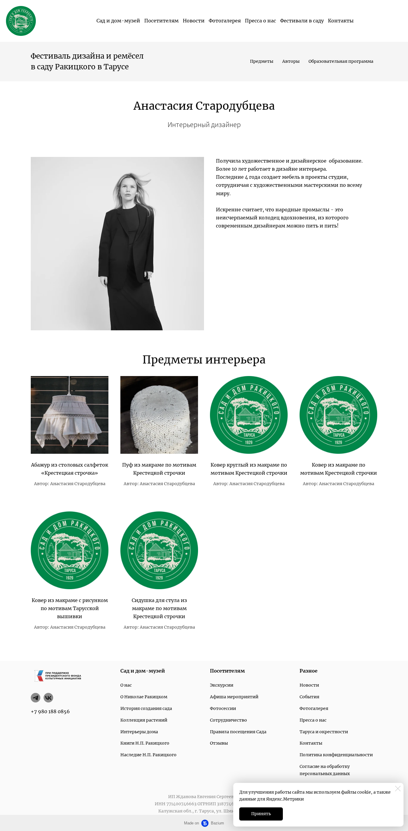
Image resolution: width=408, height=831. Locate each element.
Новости (194, 21)
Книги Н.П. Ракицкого (144, 743)
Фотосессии (223, 708)
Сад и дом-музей (118, 21)
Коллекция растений (143, 720)
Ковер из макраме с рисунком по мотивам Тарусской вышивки (70, 608)
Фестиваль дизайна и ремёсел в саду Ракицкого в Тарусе (88, 61)
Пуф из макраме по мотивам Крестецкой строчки (159, 469)
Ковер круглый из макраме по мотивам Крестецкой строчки (249, 469)
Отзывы (219, 743)
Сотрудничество (228, 720)
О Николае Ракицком (143, 696)
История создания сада (146, 708)
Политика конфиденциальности (336, 754)
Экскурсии (221, 685)
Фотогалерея (225, 21)
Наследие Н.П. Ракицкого (148, 754)
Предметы (261, 61)
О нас (126, 685)
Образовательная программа (341, 61)
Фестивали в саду (302, 21)
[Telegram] (35, 697)
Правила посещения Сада (238, 731)
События (309, 696)
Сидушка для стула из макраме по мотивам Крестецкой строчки (159, 608)
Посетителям (161, 21)
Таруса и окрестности (324, 731)
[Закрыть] (398, 788)
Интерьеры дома (139, 731)
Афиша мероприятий (234, 696)
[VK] (48, 697)
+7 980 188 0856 (50, 711)
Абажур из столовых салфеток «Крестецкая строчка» (69, 469)
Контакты (341, 21)
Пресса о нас (260, 21)
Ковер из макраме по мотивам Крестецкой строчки (338, 469)
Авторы (291, 61)
